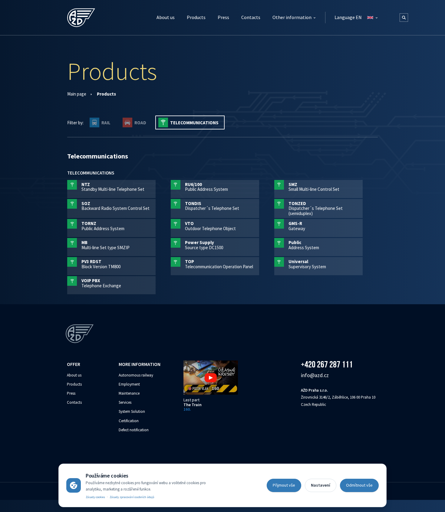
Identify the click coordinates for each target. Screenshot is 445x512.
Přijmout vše (284, 485)
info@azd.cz (315, 375)
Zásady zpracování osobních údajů (132, 497)
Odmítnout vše (359, 485)
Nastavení (320, 485)
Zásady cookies (95, 497)
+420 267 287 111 (327, 364)
